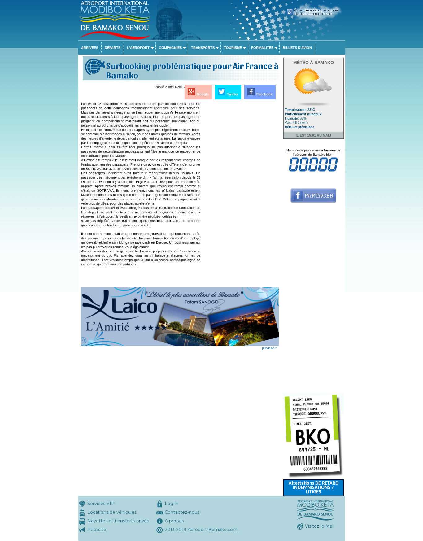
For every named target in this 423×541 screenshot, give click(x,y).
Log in (171, 503)
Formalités (262, 48)
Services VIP (101, 503)
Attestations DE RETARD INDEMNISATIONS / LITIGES (313, 488)
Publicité (96, 529)
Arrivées (89, 48)
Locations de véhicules (112, 512)
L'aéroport (138, 48)
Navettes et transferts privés (118, 521)
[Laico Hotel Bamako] (180, 345)
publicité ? (269, 348)
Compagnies (170, 48)
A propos (174, 521)
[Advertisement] (240, 194)
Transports (203, 48)
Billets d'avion (297, 48)
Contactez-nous (182, 512)
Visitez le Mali (319, 526)
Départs (112, 48)
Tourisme (233, 48)
